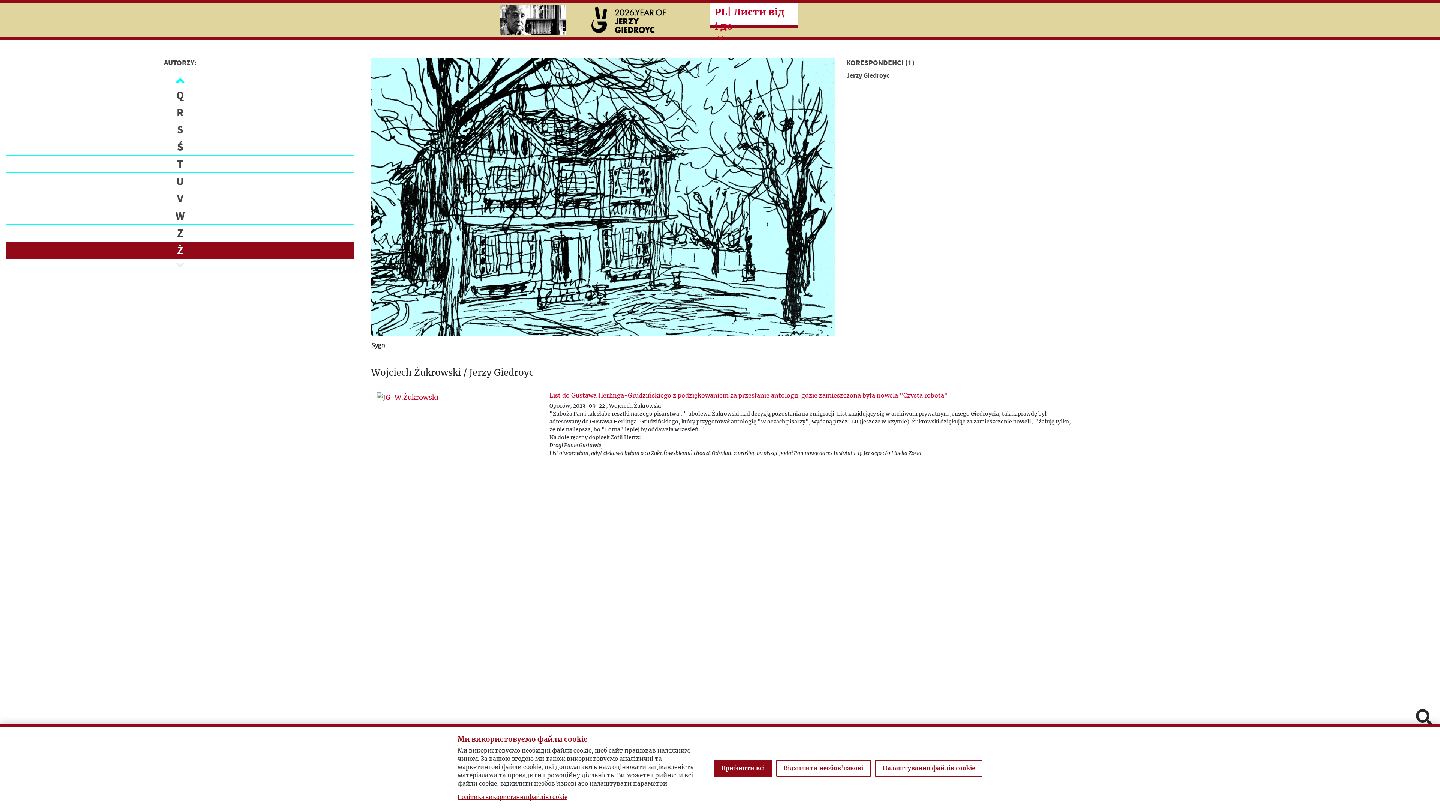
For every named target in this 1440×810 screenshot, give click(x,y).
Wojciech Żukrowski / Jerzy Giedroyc (452, 373)
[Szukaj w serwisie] (1424, 718)
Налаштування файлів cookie (929, 768)
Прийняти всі (743, 768)
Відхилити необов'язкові (823, 768)
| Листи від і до (749, 19)
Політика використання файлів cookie (512, 797)
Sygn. (379, 344)
